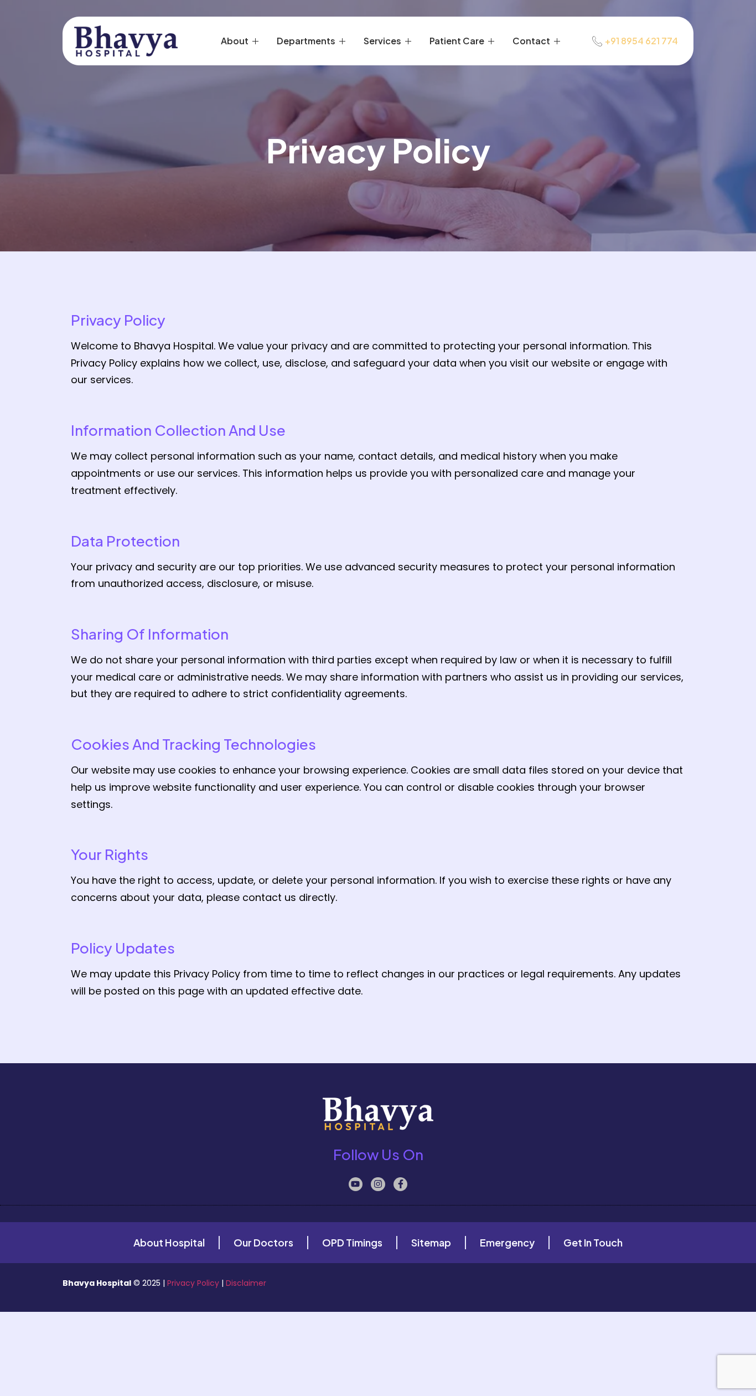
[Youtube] (356, 1184)
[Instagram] (378, 1184)
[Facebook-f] (400, 1184)
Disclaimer (246, 1283)
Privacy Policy (193, 1283)
